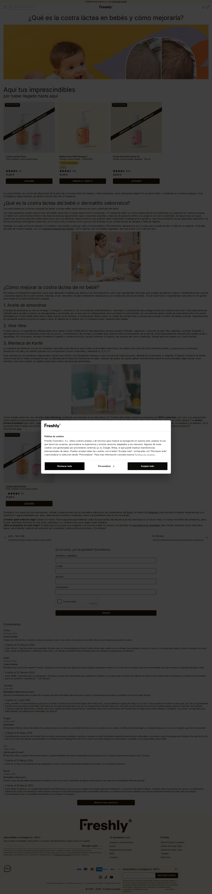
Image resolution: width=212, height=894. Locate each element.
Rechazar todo (64, 466)
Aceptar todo (147, 466)
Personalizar (104, 466)
